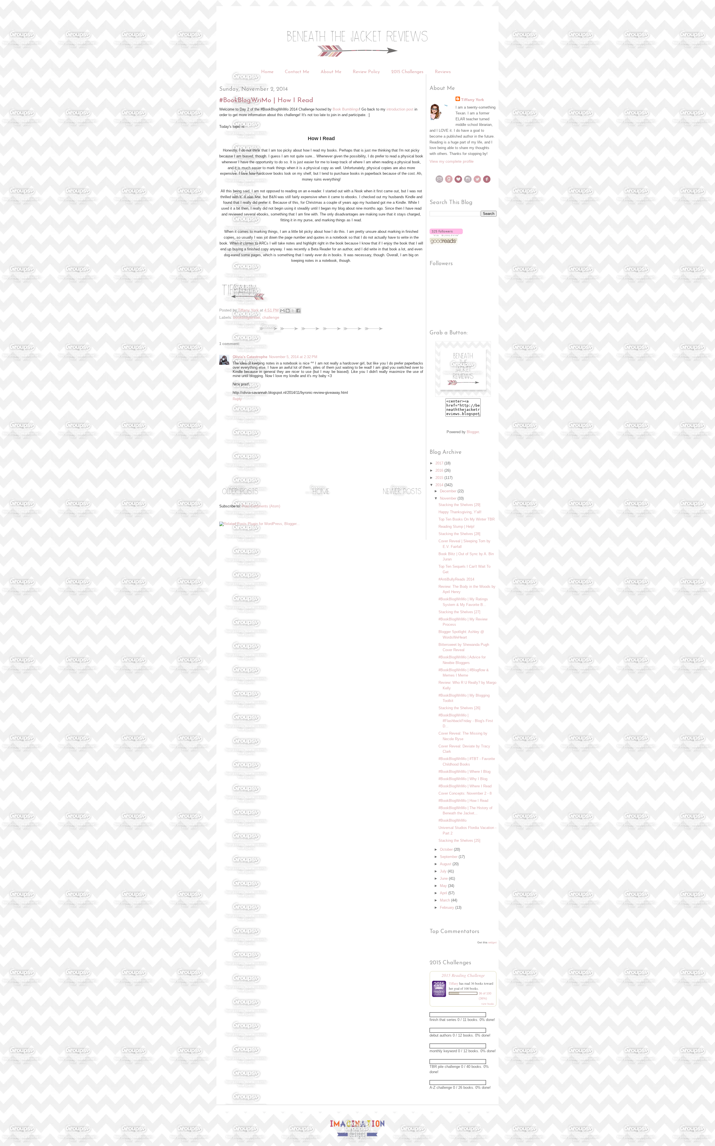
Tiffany (453, 983)
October (447, 849)
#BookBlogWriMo (452, 820)
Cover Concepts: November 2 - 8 (465, 793)
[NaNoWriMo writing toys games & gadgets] (463, 1014)
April (444, 893)
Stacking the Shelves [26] (459, 708)
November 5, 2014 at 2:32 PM (293, 357)
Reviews (443, 72)
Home (267, 72)
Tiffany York (472, 99)
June (444, 878)
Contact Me (297, 72)
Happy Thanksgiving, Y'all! (460, 512)
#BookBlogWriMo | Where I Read (465, 786)
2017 (439, 463)
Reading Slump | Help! (456, 526)
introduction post (400, 109)
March (445, 900)
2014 (439, 485)
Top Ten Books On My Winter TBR (466, 519)
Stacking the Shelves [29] (459, 505)
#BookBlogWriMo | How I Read (463, 801)
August (446, 864)
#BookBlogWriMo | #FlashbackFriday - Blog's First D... (465, 720)
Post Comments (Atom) (261, 506)
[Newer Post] (402, 496)
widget (492, 942)
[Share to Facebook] (298, 310)
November (448, 498)
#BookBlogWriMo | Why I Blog (462, 779)
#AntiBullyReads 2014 (456, 579)
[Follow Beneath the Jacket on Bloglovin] (446, 235)
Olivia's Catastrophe (250, 357)
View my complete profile (452, 161)
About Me (331, 72)
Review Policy (367, 72)
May (444, 886)
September (449, 857)
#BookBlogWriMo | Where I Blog (464, 771)
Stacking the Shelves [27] (459, 612)
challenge (270, 317)
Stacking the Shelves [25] (459, 840)
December (448, 491)
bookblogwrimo (246, 317)
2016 (439, 470)
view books (487, 1004)
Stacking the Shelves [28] (459, 534)
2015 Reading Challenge (463, 975)
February (447, 907)
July (444, 871)
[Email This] (282, 310)
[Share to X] (293, 310)
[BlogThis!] (287, 310)
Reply (237, 399)
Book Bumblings (346, 109)
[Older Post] (240, 496)
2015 (439, 478)
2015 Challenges (407, 72)
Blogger (473, 432)
